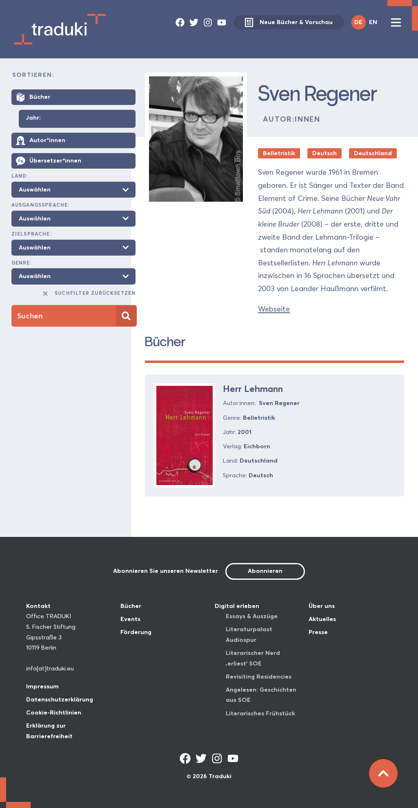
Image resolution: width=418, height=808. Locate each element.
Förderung (135, 632)
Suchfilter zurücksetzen (95, 293)
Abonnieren (265, 570)
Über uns (322, 606)
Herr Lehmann (253, 388)
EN (373, 22)
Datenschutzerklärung (59, 699)
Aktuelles (322, 619)
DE (358, 22)
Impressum (42, 686)
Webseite (274, 309)
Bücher (130, 606)
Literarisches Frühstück (260, 713)
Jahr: (33, 118)
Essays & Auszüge (252, 616)
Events (130, 619)
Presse (318, 632)
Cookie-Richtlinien (53, 712)
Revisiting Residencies (258, 676)
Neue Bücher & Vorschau (296, 22)
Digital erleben (237, 606)
